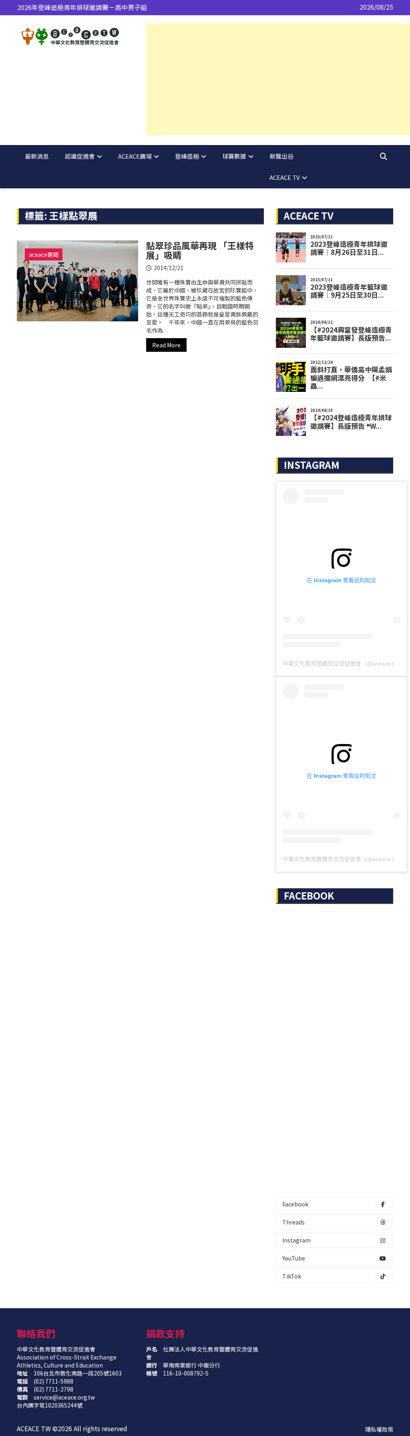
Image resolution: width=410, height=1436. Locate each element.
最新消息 (37, 156)
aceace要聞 (43, 254)
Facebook (295, 1204)
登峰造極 (187, 156)
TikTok (291, 1276)
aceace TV (284, 177)
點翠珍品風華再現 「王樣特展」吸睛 (200, 250)
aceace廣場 (135, 156)
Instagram (296, 1240)
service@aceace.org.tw (64, 1397)
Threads (293, 1222)
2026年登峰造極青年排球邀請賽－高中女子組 (82, 8)
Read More (166, 345)
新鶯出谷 (281, 156)
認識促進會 (80, 156)
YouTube (293, 1258)
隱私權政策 (379, 1429)
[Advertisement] (278, 79)
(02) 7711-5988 (53, 1381)
